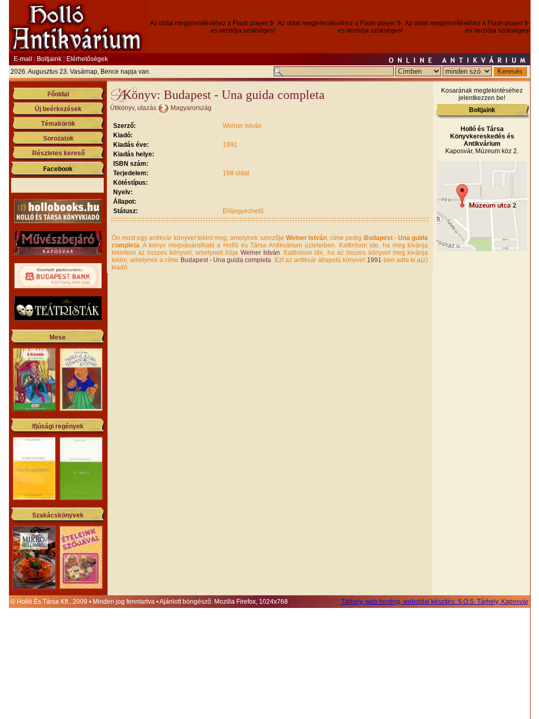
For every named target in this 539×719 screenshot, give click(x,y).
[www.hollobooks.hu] (58, 221)
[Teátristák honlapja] (58, 318)
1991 (374, 260)
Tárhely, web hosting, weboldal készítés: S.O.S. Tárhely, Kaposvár (434, 601)
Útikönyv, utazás (133, 108)
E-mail (23, 59)
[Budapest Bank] (58, 286)
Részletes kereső (58, 153)
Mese (57, 337)
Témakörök (58, 123)
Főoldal (58, 94)
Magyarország (191, 108)
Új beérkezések (58, 109)
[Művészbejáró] (58, 253)
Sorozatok (58, 138)
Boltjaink (49, 59)
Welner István (260, 252)
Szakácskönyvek (58, 515)
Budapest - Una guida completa (226, 260)
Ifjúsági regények (58, 426)
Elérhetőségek (87, 59)
